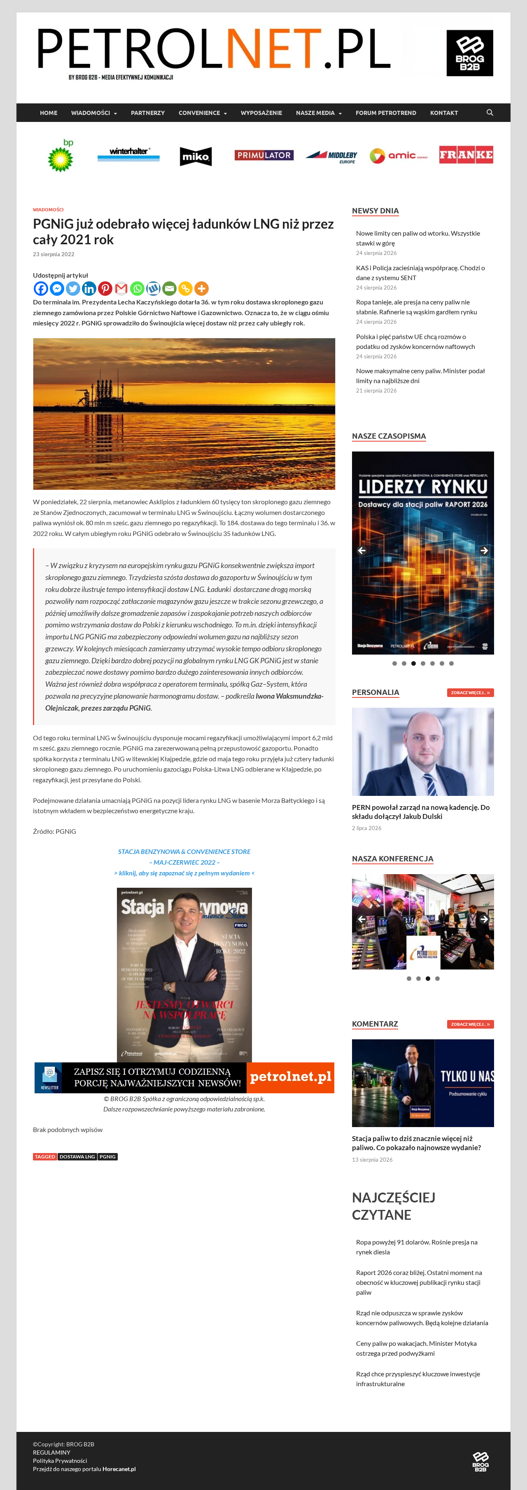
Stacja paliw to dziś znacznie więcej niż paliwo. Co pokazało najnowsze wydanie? (416, 1143)
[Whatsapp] (137, 288)
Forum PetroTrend (386, 113)
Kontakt (444, 113)
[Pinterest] (105, 288)
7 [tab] (451, 663)
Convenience (199, 113)
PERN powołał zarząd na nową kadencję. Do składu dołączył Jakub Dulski (421, 812)
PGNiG (108, 1156)
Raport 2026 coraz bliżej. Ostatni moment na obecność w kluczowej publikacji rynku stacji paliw (419, 1282)
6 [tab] (442, 663)
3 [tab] (413, 663)
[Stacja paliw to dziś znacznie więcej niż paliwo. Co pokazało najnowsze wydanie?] (423, 1082)
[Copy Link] (185, 288)
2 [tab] (404, 663)
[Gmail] (121, 288)
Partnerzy (148, 113)
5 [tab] (432, 663)
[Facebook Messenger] (57, 288)
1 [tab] (394, 663)
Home (48, 113)
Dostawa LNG (77, 1156)
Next (484, 551)
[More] (201, 288)
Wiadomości (90, 113)
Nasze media (315, 113)
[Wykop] (153, 288)
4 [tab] (423, 663)
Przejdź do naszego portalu (84, 1468)
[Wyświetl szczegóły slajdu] (423, 553)
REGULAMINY (51, 1452)
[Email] (169, 288)
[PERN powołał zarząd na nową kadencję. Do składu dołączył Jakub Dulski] (423, 751)
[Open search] (490, 112)
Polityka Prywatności (60, 1460)
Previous (362, 551)
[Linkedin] (89, 288)
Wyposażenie (261, 113)
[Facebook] (41, 288)
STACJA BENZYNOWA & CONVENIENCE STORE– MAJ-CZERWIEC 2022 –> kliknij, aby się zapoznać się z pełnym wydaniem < (184, 861)
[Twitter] (73, 288)
